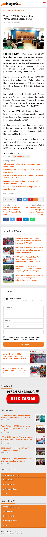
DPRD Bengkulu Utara (21, 156)
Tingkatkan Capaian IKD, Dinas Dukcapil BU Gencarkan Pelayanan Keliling (34, 209)
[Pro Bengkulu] (11, 4)
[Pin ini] (19, 219)
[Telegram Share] (26, 219)
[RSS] (35, 199)
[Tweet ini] (12, 219)
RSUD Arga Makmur (10, 489)
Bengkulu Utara (8, 480)
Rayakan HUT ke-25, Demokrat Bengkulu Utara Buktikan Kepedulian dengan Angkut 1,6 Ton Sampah (29, 268)
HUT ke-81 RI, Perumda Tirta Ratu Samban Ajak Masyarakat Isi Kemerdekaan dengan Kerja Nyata (28, 259)
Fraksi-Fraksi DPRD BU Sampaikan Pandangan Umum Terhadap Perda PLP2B (12, 209)
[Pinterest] (30, 199)
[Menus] (44, 3)
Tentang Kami (20, 532)
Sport (5, 494)
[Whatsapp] (32, 219)
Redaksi (28, 532)
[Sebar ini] (6, 219)
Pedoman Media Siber (8, 534)
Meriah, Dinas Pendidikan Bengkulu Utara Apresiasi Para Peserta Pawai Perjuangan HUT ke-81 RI (28, 240)
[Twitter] (25, 199)
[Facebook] (19, 199)
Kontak (19, 534)
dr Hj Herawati (8, 484)
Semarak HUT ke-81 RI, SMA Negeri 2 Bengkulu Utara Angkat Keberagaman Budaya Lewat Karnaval (29, 250)
